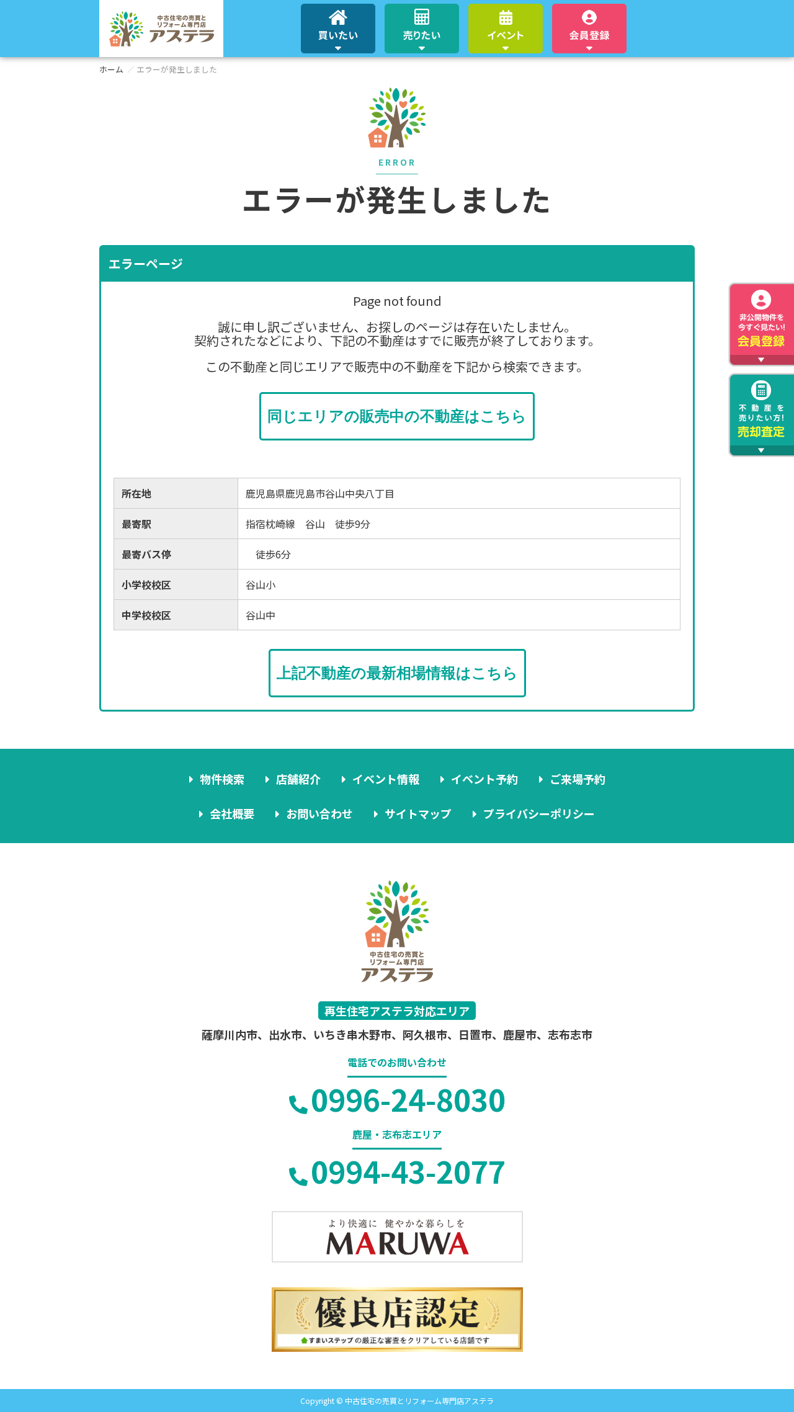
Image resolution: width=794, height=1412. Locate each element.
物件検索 (222, 779)
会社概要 (232, 813)
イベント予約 (484, 779)
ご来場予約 (577, 779)
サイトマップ (418, 813)
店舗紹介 (298, 779)
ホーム (111, 69)
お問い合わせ (319, 813)
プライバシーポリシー (539, 813)
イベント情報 (385, 779)
